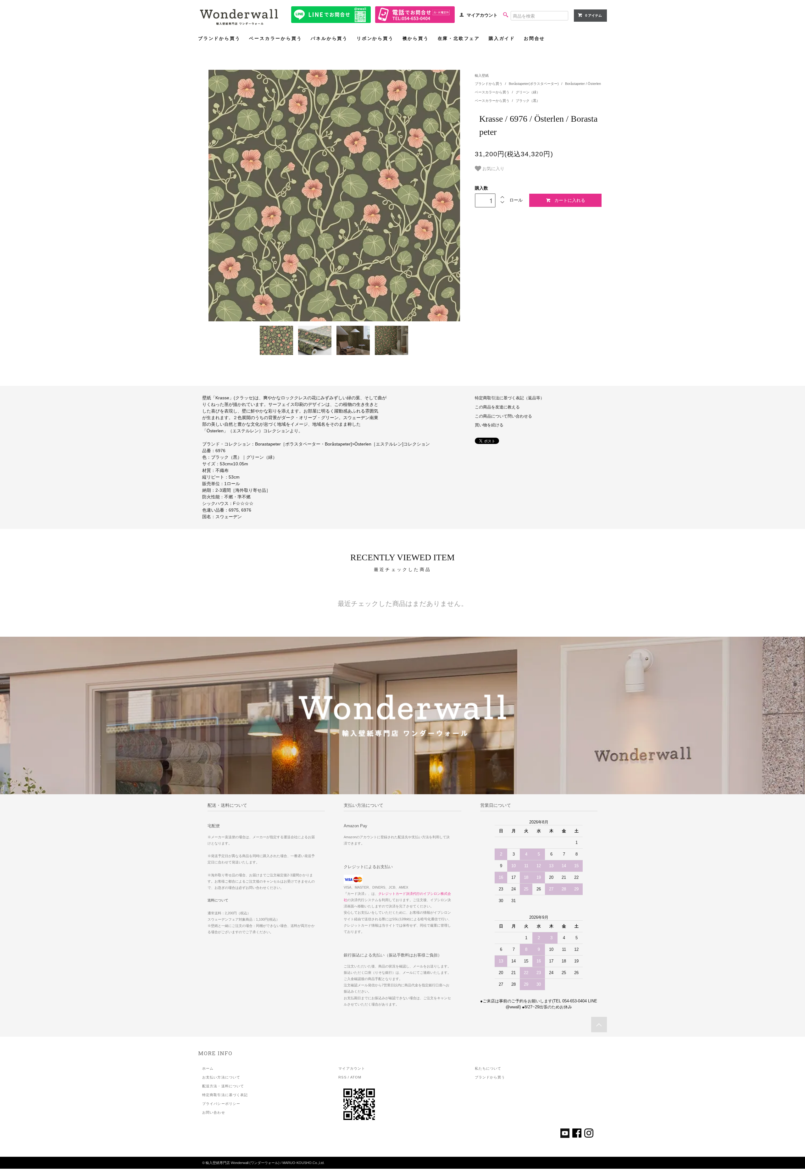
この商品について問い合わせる (503, 416)
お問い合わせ (213, 1112)
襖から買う (415, 38)
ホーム (208, 1068)
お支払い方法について (221, 1077)
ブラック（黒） (528, 101)
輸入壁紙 (482, 75)
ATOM (355, 1077)
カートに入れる (569, 200)
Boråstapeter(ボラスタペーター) (534, 84)
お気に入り (492, 168)
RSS (342, 1077)
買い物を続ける (489, 425)
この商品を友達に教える (497, 407)
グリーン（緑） (528, 92)
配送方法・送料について (223, 1086)
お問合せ (534, 38)
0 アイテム (593, 15)
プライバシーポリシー (221, 1104)
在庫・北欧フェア (459, 38)
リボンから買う (375, 38)
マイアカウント (482, 15)
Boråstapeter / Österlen (583, 84)
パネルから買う (329, 38)
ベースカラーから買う (275, 38)
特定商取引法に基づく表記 (225, 1095)
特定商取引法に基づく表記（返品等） (509, 398)
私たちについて (488, 1068)
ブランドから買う (219, 38)
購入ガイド (502, 38)
